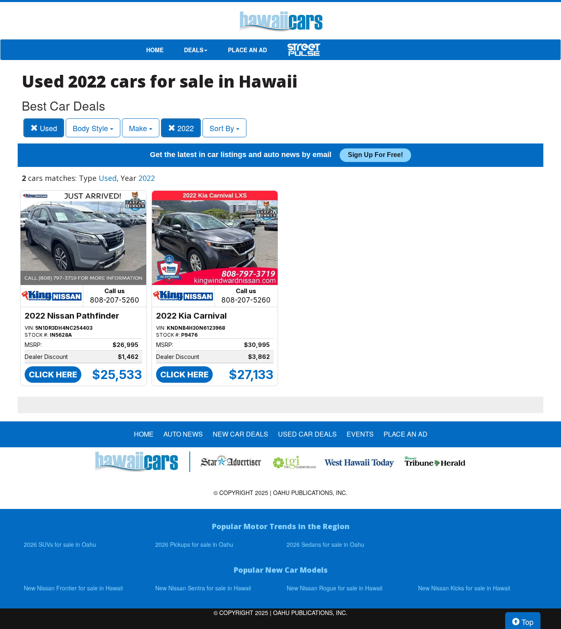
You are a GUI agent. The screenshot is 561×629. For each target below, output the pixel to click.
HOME (154, 50)
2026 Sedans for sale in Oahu (325, 544)
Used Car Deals (307, 434)
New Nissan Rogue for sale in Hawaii (334, 588)
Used (47, 128)
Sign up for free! (375, 154)
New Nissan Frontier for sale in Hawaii (73, 588)
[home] (280, 22)
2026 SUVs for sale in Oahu (60, 544)
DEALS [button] (193, 50)
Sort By (222, 128)
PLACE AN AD (247, 50)
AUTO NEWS (183, 434)
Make (139, 128)
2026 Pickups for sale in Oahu (194, 544)
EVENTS (360, 434)
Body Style (91, 128)
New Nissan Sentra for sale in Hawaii (203, 588)
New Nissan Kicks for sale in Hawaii (464, 588)
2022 (184, 128)
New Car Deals (240, 434)
